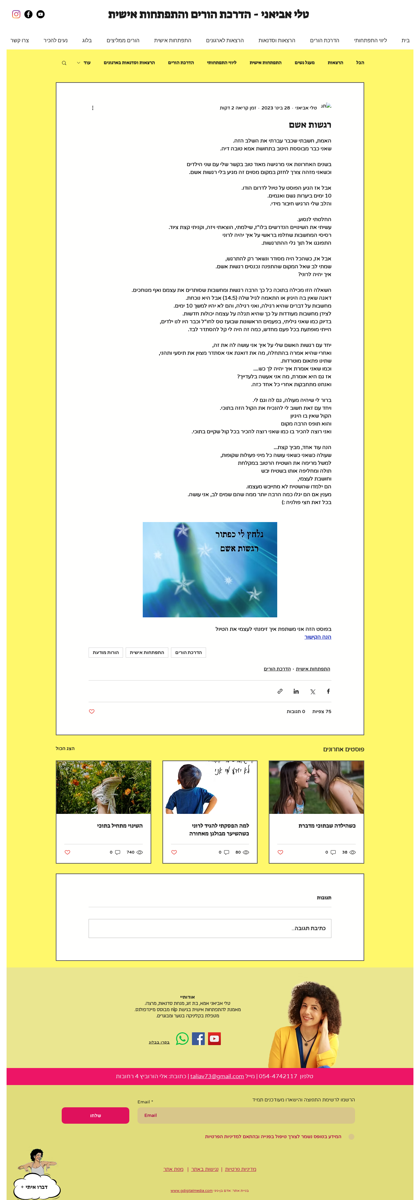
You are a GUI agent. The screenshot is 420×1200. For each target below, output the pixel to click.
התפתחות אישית (266, 63)
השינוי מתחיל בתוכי (120, 826)
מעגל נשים (305, 63)
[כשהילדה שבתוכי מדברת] (316, 787)
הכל (360, 63)
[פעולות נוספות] (92, 108)
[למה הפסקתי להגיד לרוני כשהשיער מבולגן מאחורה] (210, 787)
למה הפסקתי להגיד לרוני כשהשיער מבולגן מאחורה (219, 829)
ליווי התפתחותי (222, 63)
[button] (370, 40)
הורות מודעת (106, 652)
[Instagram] (16, 14)
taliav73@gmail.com (217, 1076)
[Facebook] (198, 1038)
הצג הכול (65, 748)
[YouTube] (214, 1038)
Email (143, 1102)
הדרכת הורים (181, 63)
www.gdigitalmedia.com (192, 1191)
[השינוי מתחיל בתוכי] (103, 787)
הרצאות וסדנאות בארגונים (129, 63)
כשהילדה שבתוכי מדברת (327, 826)
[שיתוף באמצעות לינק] (280, 691)
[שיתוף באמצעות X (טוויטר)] (312, 691)
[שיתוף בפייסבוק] (328, 691)
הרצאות (335, 63)
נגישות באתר (205, 1169)
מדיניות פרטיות (240, 1169)
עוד (87, 63)
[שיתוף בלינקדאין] (296, 691)
